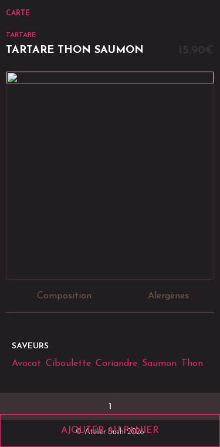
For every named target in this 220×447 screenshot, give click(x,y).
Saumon (159, 363)
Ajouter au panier (110, 430)
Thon (192, 363)
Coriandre (116, 363)
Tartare (21, 35)
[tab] (61, 296)
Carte (18, 13)
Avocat (26, 363)
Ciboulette (68, 363)
